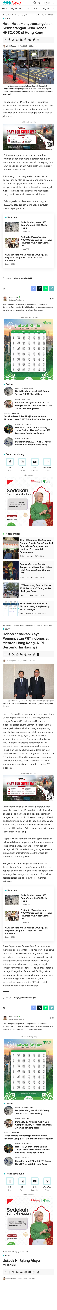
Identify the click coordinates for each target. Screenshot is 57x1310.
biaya (16, 997)
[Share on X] (13, 40)
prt (34, 997)
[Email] (30, 40)
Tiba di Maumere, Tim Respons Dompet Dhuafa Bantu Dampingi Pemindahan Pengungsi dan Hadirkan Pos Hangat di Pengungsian (36, 546)
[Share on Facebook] (9, 40)
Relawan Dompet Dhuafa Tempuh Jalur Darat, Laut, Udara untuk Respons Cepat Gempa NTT (36, 568)
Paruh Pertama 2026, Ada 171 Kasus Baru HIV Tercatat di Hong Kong (33, 443)
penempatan (26, 997)
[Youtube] (35, 465)
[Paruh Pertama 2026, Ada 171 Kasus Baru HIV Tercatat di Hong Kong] (8, 442)
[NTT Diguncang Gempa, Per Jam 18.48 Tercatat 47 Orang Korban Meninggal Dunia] (11, 590)
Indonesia (26, 399)
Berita (7, 18)
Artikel (8, 1255)
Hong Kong (15, 413)
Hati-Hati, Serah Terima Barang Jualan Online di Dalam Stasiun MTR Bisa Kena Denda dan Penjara (32, 430)
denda (17, 278)
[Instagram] (53, 298)
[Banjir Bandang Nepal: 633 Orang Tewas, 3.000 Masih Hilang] (12, 227)
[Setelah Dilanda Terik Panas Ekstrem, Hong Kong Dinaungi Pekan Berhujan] (11, 608)
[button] (34, 3)
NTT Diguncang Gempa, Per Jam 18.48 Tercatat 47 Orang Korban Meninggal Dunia (36, 588)
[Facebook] (50, 298)
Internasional (27, 388)
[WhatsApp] (47, 465)
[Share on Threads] (25, 40)
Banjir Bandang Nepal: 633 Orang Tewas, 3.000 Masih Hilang (34, 225)
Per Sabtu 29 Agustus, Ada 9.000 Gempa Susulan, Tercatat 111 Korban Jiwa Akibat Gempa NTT (33, 405)
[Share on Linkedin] (21, 40)
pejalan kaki (26, 278)
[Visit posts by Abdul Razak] (4, 46)
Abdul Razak (11, 46)
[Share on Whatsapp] (17, 40)
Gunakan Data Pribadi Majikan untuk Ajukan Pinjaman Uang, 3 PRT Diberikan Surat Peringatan (26, 257)
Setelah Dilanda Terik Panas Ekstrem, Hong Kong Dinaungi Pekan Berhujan (35, 606)
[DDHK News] (12, 3)
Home (5, 15)
